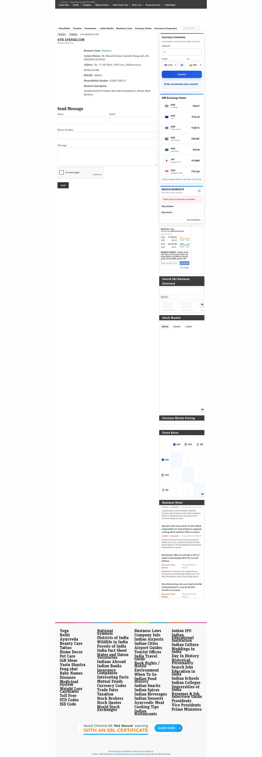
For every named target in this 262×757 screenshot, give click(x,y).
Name (60, 114)
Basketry (107, 50)
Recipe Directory (153, 5)
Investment (90, 28)
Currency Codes (143, 28)
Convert (182, 74)
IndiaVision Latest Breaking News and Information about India (129, 754)
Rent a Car (136, 5)
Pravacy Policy (115, 751)
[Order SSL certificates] (131, 734)
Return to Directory (65, 43)
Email (112, 114)
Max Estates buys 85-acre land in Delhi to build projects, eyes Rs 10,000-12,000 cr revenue (182, 578)
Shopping (87, 5)
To (188, 59)
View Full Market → (194, 220)
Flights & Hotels (102, 5)
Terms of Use (137, 751)
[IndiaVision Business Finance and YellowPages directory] (73, 17)
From (165, 59)
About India (64, 5)
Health (76, 5)
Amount (166, 46)
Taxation (77, 28)
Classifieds (64, 28)
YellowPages (170, 5)
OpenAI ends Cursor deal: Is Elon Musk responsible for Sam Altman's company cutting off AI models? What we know (182, 520)
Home (62, 34)
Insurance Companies (165, 28)
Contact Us (148, 751)
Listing (73, 34)
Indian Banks (107, 28)
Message (62, 145)
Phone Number (65, 129)
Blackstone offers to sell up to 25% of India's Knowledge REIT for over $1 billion (180, 549)
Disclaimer (126, 751)
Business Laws (124, 28)
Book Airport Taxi (120, 5)
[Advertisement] (151, 17)
